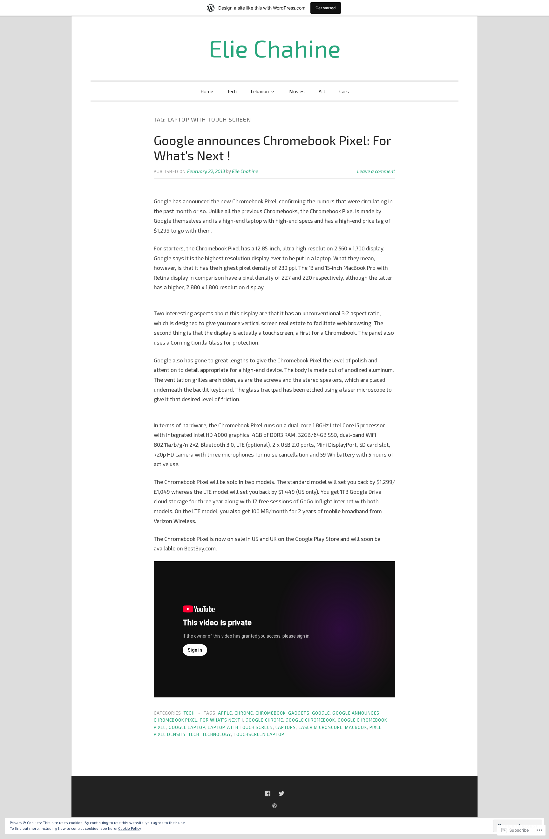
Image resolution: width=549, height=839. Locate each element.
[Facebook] (267, 793)
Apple (225, 713)
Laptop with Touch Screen (240, 727)
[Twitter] (281, 793)
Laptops (285, 727)
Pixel (375, 727)
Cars (344, 91)
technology (216, 734)
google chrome (264, 720)
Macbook (356, 727)
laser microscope (320, 727)
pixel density (170, 734)
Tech (232, 91)
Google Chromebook (310, 720)
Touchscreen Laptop (259, 734)
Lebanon (260, 91)
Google (321, 713)
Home (206, 91)
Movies (297, 91)
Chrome (243, 713)
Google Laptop (187, 727)
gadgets (298, 713)
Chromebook (270, 713)
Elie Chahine (275, 48)
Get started (325, 7)
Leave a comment (376, 171)
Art (322, 91)
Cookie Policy (129, 828)
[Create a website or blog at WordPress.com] (274, 805)
